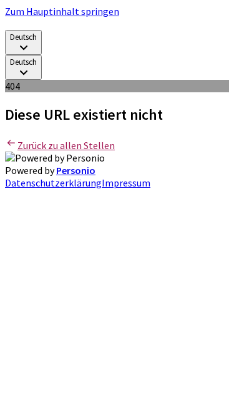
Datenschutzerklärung (53, 183)
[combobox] (23, 42)
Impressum (126, 183)
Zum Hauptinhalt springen (62, 11)
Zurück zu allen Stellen (66, 145)
